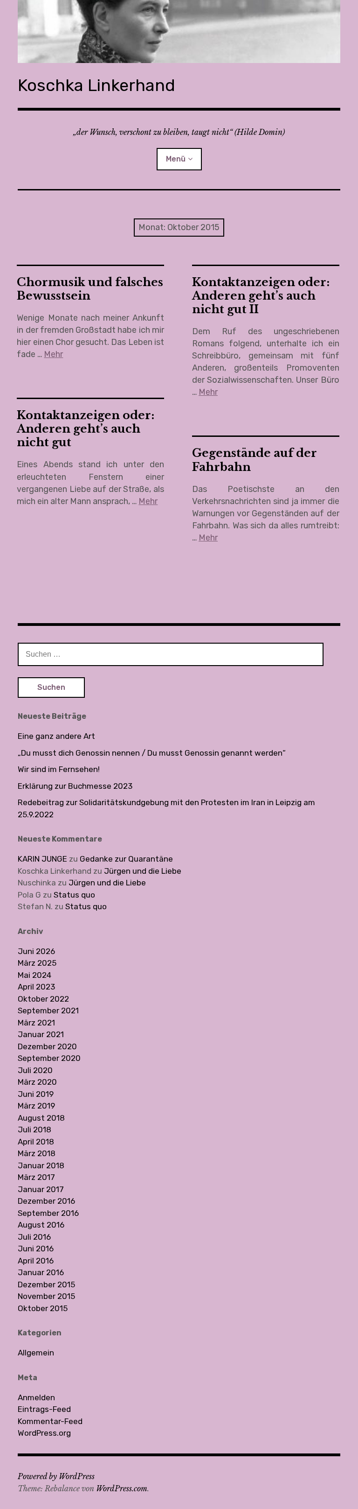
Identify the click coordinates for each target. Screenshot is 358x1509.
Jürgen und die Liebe (142, 871)
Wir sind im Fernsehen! (59, 769)
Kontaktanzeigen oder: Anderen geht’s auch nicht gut (85, 428)
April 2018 (36, 1141)
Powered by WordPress (56, 1476)
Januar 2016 (41, 1272)
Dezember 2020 (47, 1046)
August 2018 (41, 1118)
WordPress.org (44, 1433)
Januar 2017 (41, 1189)
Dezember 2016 (46, 1201)
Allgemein (36, 1352)
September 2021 (48, 1010)
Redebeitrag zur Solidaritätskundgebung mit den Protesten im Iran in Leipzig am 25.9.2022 (166, 808)
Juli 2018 (34, 1129)
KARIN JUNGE (42, 858)
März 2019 (36, 1105)
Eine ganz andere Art (56, 736)
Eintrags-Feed (44, 1409)
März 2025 (37, 963)
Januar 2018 (41, 1165)
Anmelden (36, 1397)
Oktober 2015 (43, 1308)
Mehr (53, 354)
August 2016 (41, 1224)
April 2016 (36, 1260)
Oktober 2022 (43, 999)
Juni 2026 (36, 951)
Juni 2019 (36, 1094)
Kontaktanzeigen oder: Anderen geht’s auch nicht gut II (261, 295)
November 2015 (46, 1296)
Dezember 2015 (46, 1284)
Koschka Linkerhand (96, 85)
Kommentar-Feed (50, 1421)
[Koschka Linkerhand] (179, 31)
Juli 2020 (35, 1070)
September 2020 (49, 1058)
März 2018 (36, 1153)
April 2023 (36, 986)
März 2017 (36, 1177)
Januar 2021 (41, 1034)
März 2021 (36, 1022)
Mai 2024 (34, 975)
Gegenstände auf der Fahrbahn (254, 459)
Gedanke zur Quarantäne (126, 858)
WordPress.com (121, 1488)
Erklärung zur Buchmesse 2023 (75, 786)
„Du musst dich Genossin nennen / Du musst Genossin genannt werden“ (152, 753)
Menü (176, 158)
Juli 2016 (34, 1237)
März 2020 (37, 1082)
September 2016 (48, 1213)
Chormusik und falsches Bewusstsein (90, 288)
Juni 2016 (36, 1248)
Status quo (74, 894)
